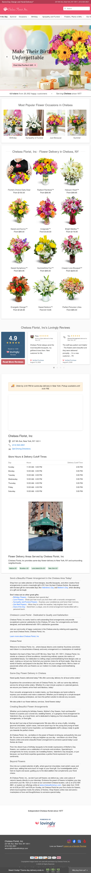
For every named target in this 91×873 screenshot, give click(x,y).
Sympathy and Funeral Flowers (25, 602)
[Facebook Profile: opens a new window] (74, 841)
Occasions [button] (23, 16)
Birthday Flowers (19, 597)
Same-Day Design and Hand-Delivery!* (18, 1)
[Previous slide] (7, 57)
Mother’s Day (63, 587)
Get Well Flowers (20, 604)
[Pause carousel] (42, 84)
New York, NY (52, 568)
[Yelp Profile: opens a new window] (84, 841)
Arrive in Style (39, 338)
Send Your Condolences (25, 68)
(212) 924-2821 (18, 445)
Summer (13, 16)
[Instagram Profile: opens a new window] (69, 841)
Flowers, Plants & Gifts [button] (73, 16)
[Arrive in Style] (32, 336)
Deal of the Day (19, 606)
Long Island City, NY (38, 568)
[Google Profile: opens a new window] (79, 841)
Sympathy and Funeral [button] (51, 16)
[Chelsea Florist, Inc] (16, 9)
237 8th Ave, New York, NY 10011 (17, 843)
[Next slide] (84, 57)
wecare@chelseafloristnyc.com (16, 848)
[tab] (45, 84)
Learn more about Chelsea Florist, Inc (24, 636)
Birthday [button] (34, 16)
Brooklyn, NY (24, 568)
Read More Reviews (13, 361)
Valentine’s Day (48, 587)
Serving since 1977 (68, 93)
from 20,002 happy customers (28, 93)
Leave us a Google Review (75, 846)
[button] (54, 367)
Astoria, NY (13, 568)
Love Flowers (18, 599)
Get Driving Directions (21, 449)
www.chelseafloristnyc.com (50, 785)
